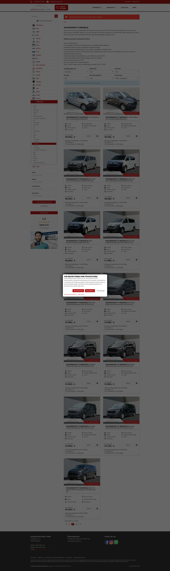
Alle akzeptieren (78, 290)
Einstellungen (101, 290)
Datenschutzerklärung (70, 294)
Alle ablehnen (90, 290)
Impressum (81, 294)
